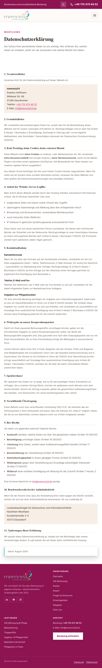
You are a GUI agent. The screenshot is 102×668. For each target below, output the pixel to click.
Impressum (79, 662)
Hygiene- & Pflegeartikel (16, 637)
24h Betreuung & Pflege (15, 623)
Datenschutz (92, 662)
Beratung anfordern (68, 636)
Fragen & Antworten (63, 595)
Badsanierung (11, 627)
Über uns (57, 609)
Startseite (58, 576)
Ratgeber (57, 605)
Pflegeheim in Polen (13, 647)
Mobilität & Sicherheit (14, 642)
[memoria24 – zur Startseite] (16, 15)
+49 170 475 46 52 (26, 104)
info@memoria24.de (26, 108)
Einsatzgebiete (60, 600)
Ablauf (56, 590)
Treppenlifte (10, 632)
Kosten (56, 586)
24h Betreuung (60, 581)
